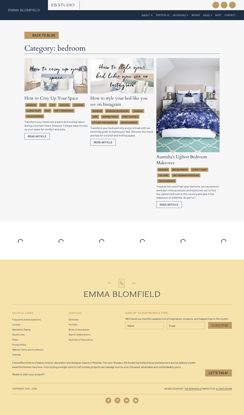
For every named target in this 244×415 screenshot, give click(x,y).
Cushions (78, 105)
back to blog (43, 35)
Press (15, 339)
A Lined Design (224, 388)
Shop (218, 15)
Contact (230, 15)
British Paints (180, 169)
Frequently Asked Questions (26, 319)
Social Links (18, 334)
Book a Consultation (79, 329)
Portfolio (162, 15)
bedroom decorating (117, 111)
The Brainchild (192, 388)
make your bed (130, 116)
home (95, 116)
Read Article (37, 136)
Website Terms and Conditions (27, 349)
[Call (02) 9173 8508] (202, 4)
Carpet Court (199, 169)
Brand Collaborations (79, 334)
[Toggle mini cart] (232, 5)
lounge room (34, 110)
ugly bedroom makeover (186, 175)
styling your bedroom (104, 122)
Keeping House (110, 116)
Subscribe (219, 325)
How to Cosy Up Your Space (51, 98)
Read (206, 15)
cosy (43, 105)
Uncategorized (35, 116)
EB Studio (74, 319)
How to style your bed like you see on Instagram (118, 101)
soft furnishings (63, 110)
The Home (163, 175)
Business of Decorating (80, 339)
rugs (47, 110)
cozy (52, 105)
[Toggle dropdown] (152, 15)
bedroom (31, 105)
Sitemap (16, 354)
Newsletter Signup (21, 329)
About (146, 15)
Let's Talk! (218, 373)
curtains (64, 105)
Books (196, 15)
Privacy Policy (19, 344)
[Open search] (224, 5)
